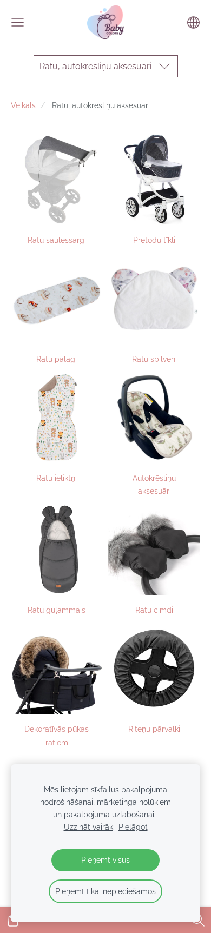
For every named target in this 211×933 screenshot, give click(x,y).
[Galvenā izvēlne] (17, 22)
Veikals (23, 105)
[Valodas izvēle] (193, 22)
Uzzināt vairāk (88, 826)
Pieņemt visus (105, 859)
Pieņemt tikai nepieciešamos (105, 891)
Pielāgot (133, 826)
